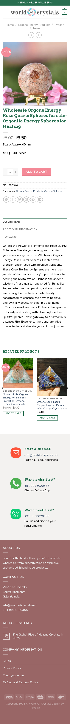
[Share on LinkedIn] (40, 199)
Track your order (13, 675)
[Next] (67, 395)
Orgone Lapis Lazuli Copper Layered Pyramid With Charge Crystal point (52, 405)
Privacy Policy (12, 668)
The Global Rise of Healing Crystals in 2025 (38, 636)
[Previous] (2, 395)
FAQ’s (7, 661)
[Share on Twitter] (20, 199)
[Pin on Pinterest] (33, 199)
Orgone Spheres (53, 191)
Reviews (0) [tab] (10, 236)
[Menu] (5, 12)
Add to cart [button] (13, 413)
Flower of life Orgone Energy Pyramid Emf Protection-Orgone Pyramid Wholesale (15, 399)
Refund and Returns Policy (20, 682)
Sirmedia (35, 708)
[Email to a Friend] (26, 199)
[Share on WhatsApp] (6, 199)
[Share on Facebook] (13, 199)
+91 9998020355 (36, 486)
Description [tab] (11, 221)
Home (10, 25)
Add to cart (36, 172)
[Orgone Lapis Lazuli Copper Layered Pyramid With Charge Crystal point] (52, 377)
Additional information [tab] (20, 229)
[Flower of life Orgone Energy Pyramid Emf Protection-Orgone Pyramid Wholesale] (18, 373)
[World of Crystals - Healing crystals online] (34, 12)
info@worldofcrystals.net (41, 455)
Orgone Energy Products (34, 25)
